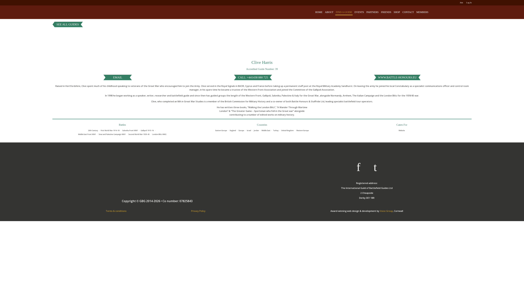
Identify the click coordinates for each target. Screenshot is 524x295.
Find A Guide (344, 12)
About (329, 12)
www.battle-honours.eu (397, 77)
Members (422, 12)
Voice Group (386, 211)
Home (318, 12)
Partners (372, 12)
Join (461, 3)
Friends (386, 12)
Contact (408, 12)
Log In (469, 3)
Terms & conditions (116, 211)
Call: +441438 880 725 (253, 77)
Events (359, 12)
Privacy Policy (198, 211)
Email (117, 77)
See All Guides (67, 24)
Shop (397, 12)
